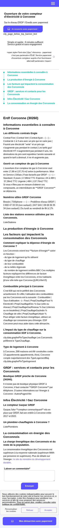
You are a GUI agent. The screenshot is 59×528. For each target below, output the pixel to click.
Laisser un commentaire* (17, 468)
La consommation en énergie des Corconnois (31, 103)
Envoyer (29, 486)
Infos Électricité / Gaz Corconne (23, 99)
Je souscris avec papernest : (25, 29)
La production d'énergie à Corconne (26, 79)
